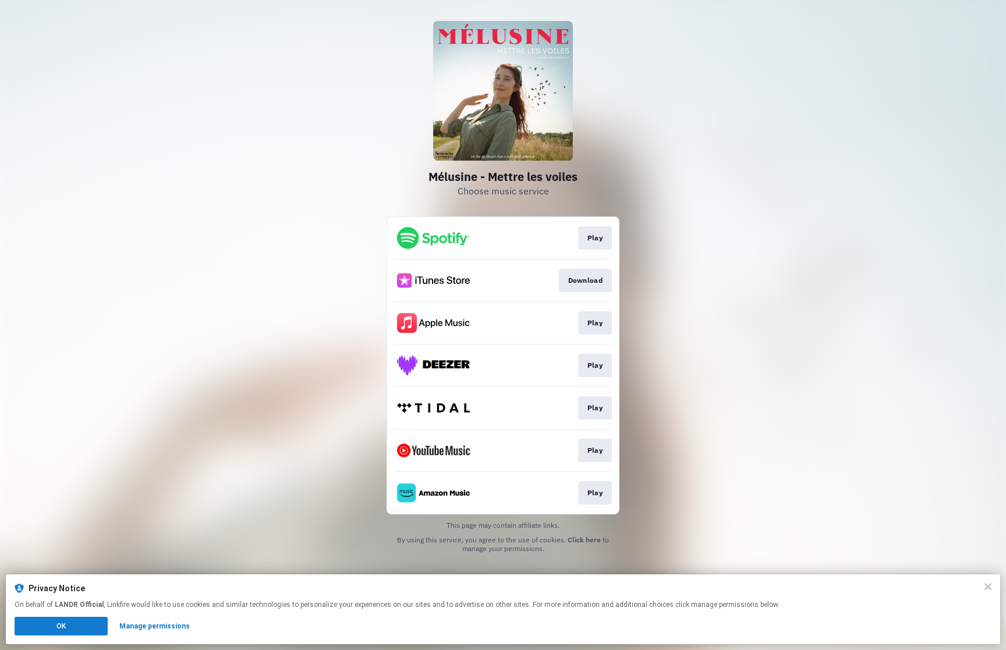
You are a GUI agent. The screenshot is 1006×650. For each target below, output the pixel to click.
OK (61, 626)
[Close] (988, 586)
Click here (584, 539)
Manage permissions (154, 626)
